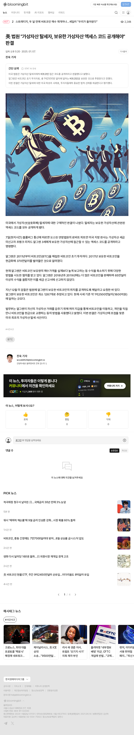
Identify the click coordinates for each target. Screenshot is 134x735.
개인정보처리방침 (21, 690)
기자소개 (17, 686)
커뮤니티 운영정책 (42, 686)
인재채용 (27, 686)
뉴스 (5, 12)
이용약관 (6, 690)
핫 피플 (27, 12)
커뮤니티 (15, 12)
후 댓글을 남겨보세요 (28, 440)
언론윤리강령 (52, 690)
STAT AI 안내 (30, 68)
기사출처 (123, 51)
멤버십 (51, 12)
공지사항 (6, 686)
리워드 (61, 12)
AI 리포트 (39, 12)
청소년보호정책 (37, 690)
